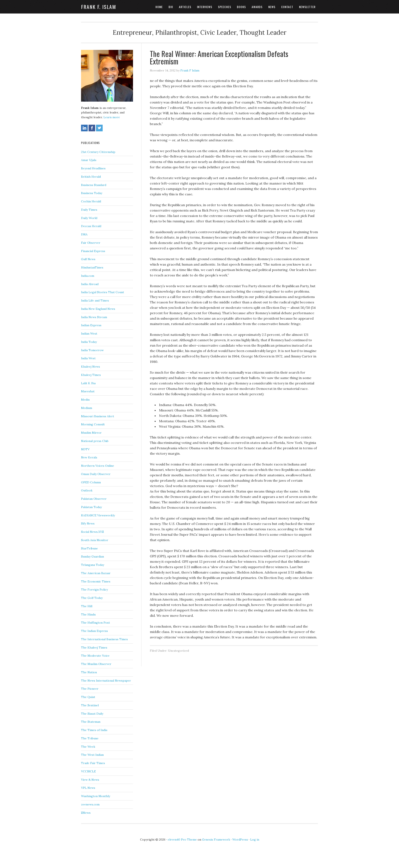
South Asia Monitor (94, 540)
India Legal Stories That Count (102, 292)
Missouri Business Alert (97, 416)
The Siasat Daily (92, 713)
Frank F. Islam (98, 6)
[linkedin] (84, 128)
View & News (90, 780)
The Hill (86, 606)
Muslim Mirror (91, 433)
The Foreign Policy (94, 589)
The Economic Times (95, 581)
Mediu (85, 399)
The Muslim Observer (96, 664)
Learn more (111, 117)
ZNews (86, 813)
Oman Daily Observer (96, 474)
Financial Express (93, 251)
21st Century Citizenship (98, 152)
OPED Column (91, 482)
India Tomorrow (92, 350)
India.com (87, 276)
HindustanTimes (92, 267)
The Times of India (94, 730)
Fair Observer (90, 243)
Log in (254, 839)
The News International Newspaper (106, 680)
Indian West (89, 333)
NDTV (85, 449)
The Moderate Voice (95, 655)
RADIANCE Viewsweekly (98, 515)
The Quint (88, 697)
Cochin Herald (91, 201)
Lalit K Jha (88, 383)
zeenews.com (90, 804)
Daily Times (89, 210)
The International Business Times (104, 639)
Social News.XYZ (92, 532)
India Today (89, 342)
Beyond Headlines (93, 168)
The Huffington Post (95, 622)
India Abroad (90, 284)
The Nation (89, 672)
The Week (88, 747)
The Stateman (90, 722)
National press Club (94, 441)
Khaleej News (90, 366)
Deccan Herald (91, 226)
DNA (84, 234)
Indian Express (91, 325)
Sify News (88, 523)
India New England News (98, 309)
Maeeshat (88, 391)
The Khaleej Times (94, 647)
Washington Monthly (95, 796)
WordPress (240, 839)
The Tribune (90, 738)
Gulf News (88, 259)
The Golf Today (92, 598)
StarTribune (89, 548)
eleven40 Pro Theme (182, 839)
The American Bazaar (96, 573)
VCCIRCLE (88, 771)
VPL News (88, 788)
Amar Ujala (88, 160)
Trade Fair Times (93, 763)
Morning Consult (93, 424)
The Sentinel (90, 705)
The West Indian (92, 755)
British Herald (91, 177)
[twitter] (99, 128)
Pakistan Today (91, 507)
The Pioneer (90, 689)
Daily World (89, 218)
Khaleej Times (91, 375)
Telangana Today (92, 565)
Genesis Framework (216, 839)
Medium (86, 408)
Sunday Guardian (92, 556)
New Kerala (89, 457)
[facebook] (92, 128)
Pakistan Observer (94, 499)
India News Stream (94, 317)
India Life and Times (95, 300)
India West (88, 358)
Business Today (91, 193)
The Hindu (88, 614)
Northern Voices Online (97, 466)
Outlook (86, 490)
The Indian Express (94, 631)
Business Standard (93, 185)
